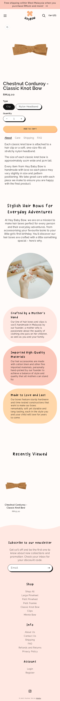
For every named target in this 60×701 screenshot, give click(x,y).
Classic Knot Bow (30, 607)
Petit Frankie (30, 603)
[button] (43, 15)
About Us (30, 632)
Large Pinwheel (30, 595)
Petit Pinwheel (30, 599)
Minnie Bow (30, 615)
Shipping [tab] (29, 137)
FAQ (30, 643)
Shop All (30, 591)
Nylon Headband (28, 106)
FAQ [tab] (39, 137)
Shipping (30, 640)
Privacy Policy (30, 651)
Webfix (38, 698)
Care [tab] (17, 137)
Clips (30, 611)
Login (30, 669)
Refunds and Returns (30, 647)
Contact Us (30, 636)
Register (30, 672)
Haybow (27, 698)
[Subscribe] (48, 568)
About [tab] (8, 137)
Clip (8, 106)
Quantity (7, 113)
